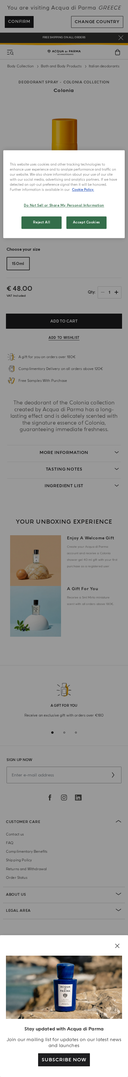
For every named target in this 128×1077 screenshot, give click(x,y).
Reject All (41, 222)
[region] (64, 194)
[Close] (117, 945)
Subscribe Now (64, 1060)
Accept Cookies (86, 222)
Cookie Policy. (83, 190)
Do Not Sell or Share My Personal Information (64, 205)
